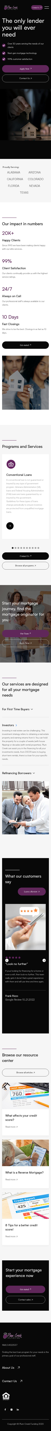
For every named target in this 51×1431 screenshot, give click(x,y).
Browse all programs (25, 565)
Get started (25, 345)
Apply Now (26, 68)
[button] (46, 7)
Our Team (25, 633)
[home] (11, 7)
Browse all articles (25, 1072)
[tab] (25, 711)
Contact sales (25, 1299)
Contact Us (36, 7)
